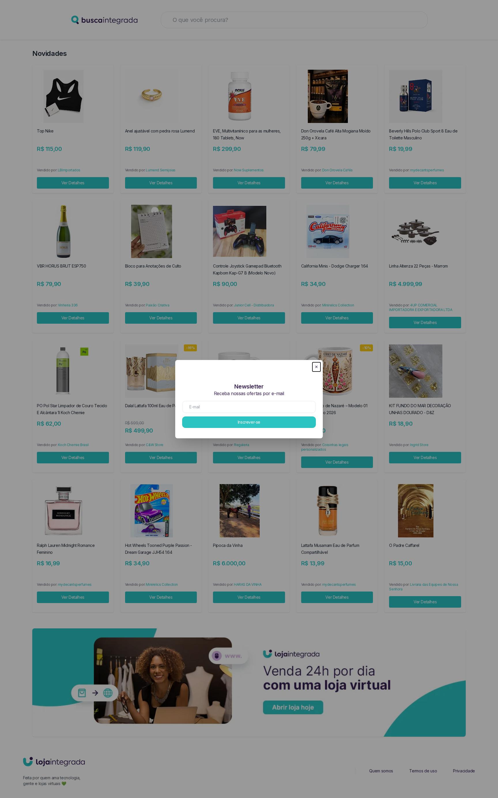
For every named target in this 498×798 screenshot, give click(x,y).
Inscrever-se (249, 422)
